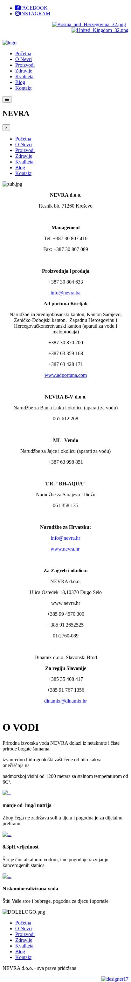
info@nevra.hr (65, 538)
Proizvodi (25, 65)
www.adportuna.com (66, 375)
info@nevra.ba (65, 292)
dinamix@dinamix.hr (65, 701)
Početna (23, 53)
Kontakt (23, 88)
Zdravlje (23, 70)
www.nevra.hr (65, 549)
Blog (20, 82)
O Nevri (23, 59)
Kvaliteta (24, 76)
